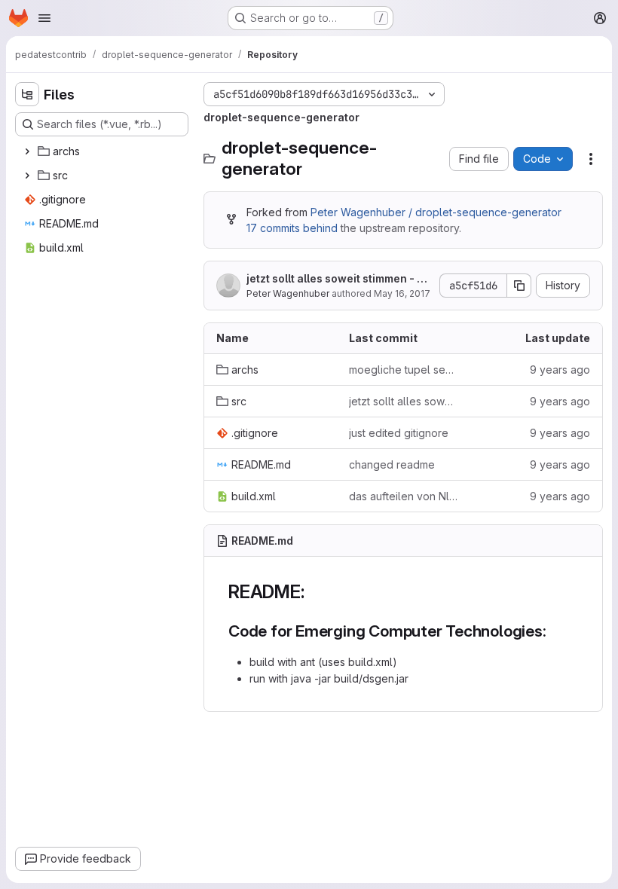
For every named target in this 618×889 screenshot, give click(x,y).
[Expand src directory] (27, 175)
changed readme (392, 464)
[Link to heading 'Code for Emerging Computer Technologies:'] (555, 631)
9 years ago (560, 369)
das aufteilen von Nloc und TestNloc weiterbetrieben (403, 496)
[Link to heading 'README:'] (313, 592)
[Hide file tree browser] (27, 94)
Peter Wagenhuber (287, 293)
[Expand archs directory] (27, 151)
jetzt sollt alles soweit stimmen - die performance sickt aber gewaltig (337, 279)
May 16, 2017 (402, 293)
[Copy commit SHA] (519, 285)
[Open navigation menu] (44, 18)
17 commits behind (292, 227)
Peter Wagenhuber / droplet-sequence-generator (436, 212)
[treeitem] (103, 151)
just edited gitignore (398, 432)
